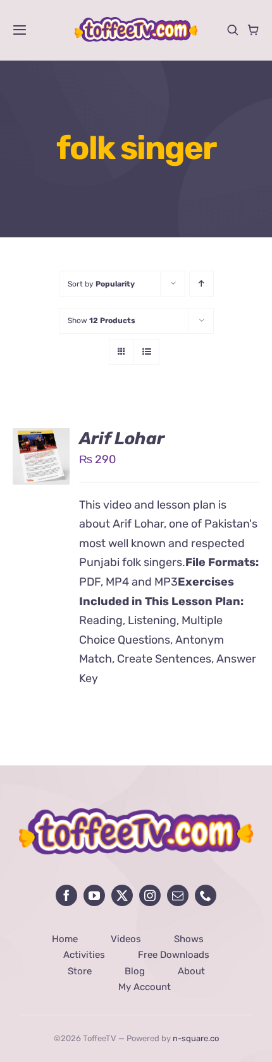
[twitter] (122, 895)
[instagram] (150, 895)
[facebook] (66, 895)
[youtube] (94, 895)
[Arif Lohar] (41, 437)
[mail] (178, 895)
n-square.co (196, 1038)
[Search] (232, 29)
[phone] (205, 895)
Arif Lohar (121, 438)
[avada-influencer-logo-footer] (136, 814)
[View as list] (146, 351)
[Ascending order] (201, 284)
